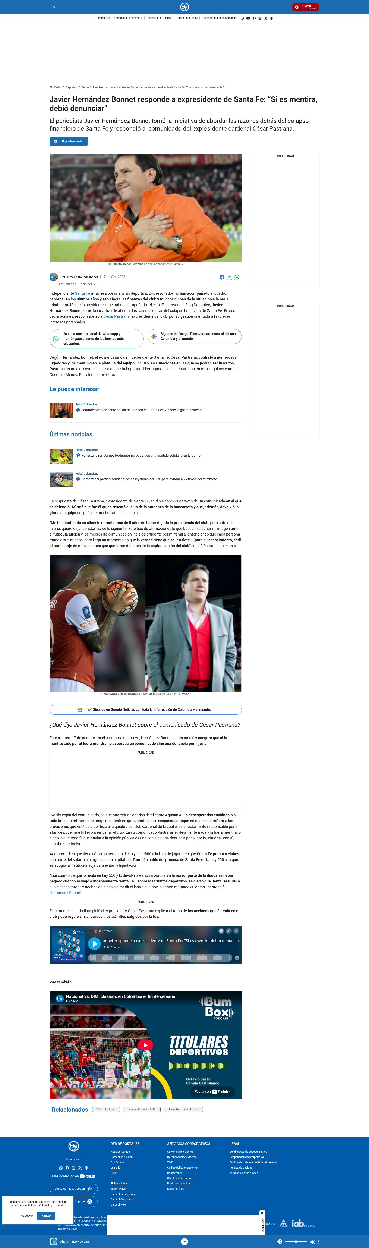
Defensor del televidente (182, 1157)
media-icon (184, 1242)
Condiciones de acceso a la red (248, 1152)
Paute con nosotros (179, 1183)
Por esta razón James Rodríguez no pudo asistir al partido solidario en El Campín (142, 455)
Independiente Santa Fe (141, 1109)
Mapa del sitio (175, 1189)
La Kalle (115, 1167)
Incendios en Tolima (159, 18)
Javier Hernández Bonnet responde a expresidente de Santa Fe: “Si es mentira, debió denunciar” (166, 87)
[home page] (184, 7)
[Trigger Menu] (53, 7)
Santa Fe (82, 293)
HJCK (114, 1173)
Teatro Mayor (118, 1189)
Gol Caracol (117, 1162)
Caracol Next (118, 1205)
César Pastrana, (116, 316)
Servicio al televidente (180, 1152)
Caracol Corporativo (122, 1199)
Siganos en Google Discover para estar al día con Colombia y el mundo (198, 336)
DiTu (113, 1178)
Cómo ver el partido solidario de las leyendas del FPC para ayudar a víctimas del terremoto (149, 479)
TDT (170, 1162)
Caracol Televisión (122, 1157)
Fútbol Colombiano (93, 87)
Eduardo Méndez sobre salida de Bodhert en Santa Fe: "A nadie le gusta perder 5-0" (143, 410)
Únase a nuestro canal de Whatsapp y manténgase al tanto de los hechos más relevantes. (93, 338)
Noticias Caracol (120, 1152)
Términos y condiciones (244, 1173)
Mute (279, 1241)
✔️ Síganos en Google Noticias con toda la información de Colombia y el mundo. (149, 710)
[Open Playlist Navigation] (318, 1241)
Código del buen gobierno (182, 1167)
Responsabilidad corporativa (247, 1157)
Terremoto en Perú (186, 18)
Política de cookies (241, 1167)
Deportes (71, 87)
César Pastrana (106, 1109)
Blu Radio (55, 87)
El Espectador (119, 1183)
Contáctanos (175, 1173)
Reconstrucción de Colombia (219, 18)
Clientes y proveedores (181, 1178)
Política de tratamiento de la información (254, 1162)
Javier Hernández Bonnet (183, 1109)
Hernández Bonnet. (66, 892)
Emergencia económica (128, 18)
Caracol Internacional (123, 1194)
